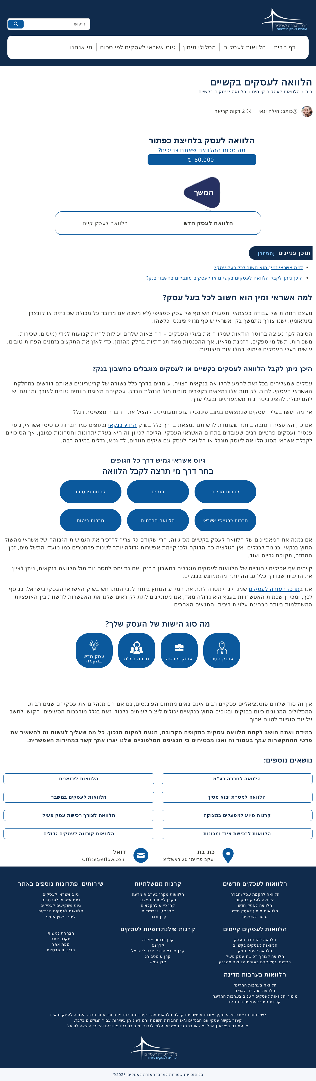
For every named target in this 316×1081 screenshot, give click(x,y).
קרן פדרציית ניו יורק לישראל (157, 950)
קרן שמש (158, 961)
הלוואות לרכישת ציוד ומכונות (237, 833)
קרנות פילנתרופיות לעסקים (158, 929)
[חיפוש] (16, 24)
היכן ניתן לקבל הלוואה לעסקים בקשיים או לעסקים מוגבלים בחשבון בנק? (224, 278)
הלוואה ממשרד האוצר (255, 990)
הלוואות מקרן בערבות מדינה (158, 894)
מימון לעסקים (255, 916)
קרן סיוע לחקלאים (158, 905)
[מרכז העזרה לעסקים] (288, 19)
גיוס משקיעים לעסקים (61, 905)
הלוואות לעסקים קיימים (276, 91)
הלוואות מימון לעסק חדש (255, 911)
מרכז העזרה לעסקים (274, 589)
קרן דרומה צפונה (158, 939)
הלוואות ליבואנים (79, 778)
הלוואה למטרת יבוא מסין (237, 797)
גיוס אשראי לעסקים (61, 894)
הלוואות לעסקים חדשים (255, 883)
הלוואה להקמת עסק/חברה (255, 894)
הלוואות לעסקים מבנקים (61, 911)
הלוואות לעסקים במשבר (79, 797)
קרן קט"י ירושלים (158, 911)
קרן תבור (158, 916)
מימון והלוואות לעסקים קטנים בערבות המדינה (255, 996)
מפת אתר (61, 944)
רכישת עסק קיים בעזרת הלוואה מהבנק (255, 961)
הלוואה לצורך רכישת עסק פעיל (79, 815)
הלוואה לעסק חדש (255, 905)
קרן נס (158, 945)
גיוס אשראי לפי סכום (61, 899)
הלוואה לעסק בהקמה (255, 899)
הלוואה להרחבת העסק (255, 939)
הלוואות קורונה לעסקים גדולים (79, 833)
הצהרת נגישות (61, 933)
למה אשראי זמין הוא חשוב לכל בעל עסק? (258, 267)
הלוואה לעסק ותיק (255, 950)
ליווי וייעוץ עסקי (61, 916)
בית (309, 91)
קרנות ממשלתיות (158, 883)
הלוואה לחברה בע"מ (237, 778)
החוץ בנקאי (122, 425)
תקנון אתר (61, 938)
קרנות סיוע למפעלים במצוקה (237, 815)
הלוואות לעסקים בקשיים (255, 945)
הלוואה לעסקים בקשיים (261, 82)
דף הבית (285, 47)
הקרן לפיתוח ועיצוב (158, 899)
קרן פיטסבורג (158, 956)
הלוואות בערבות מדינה (255, 974)
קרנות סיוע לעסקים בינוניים (255, 1001)
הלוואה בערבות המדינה (255, 985)
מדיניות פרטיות (61, 949)
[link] (198, 855)
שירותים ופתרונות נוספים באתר (61, 883)
